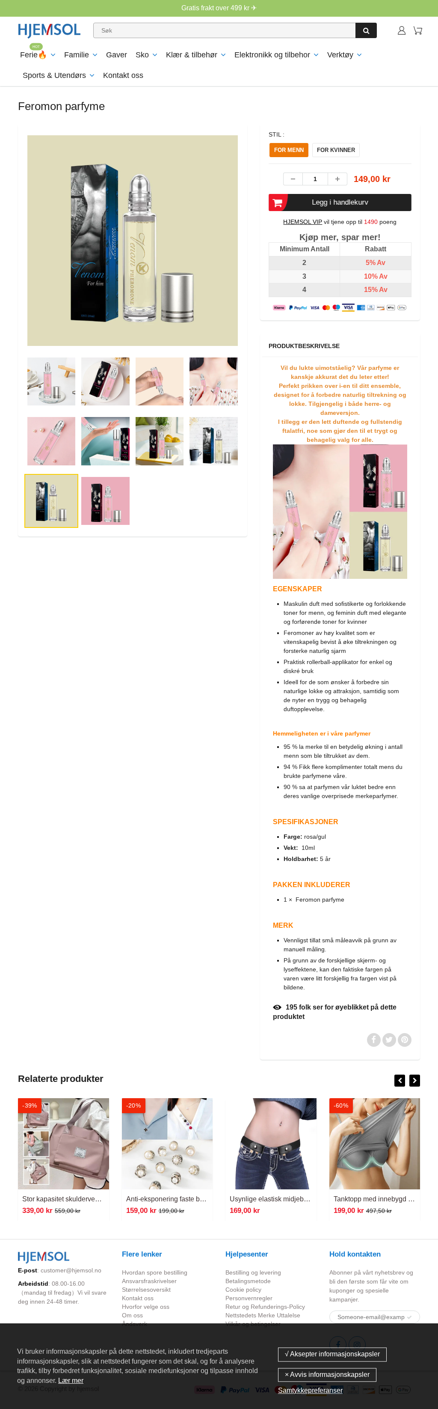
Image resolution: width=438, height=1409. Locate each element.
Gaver (116, 55)
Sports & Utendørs (54, 75)
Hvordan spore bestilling (154, 1272)
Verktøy (340, 55)
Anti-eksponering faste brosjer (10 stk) (183, 1199)
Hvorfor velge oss (145, 1306)
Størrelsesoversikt (146, 1289)
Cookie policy (243, 1289)
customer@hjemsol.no (71, 1270)
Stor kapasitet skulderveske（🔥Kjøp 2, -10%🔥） (99, 1199)
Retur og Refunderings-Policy (265, 1306)
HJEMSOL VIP (302, 221)
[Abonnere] (409, 1317)
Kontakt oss (123, 75)
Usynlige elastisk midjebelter (273, 1199)
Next (274, 270)
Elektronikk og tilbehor (272, 55)
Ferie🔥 (33, 55)
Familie (76, 55)
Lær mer (70, 1380)
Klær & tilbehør (191, 55)
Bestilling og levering (253, 1272)
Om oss (132, 1315)
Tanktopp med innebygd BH (376, 1199)
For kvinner (336, 150)
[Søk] (366, 30)
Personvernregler (248, 1298)
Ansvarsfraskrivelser (149, 1281)
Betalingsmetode (248, 1281)
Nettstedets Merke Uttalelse (262, 1315)
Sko (142, 55)
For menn (289, 150)
